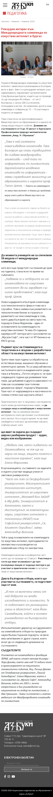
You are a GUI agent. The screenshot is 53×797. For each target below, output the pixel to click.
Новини (15, 21)
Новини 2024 (28, 21)
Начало (5, 21)
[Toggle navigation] (6, 4)
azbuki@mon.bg (31, 746)
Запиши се (26, 769)
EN (47, 4)
